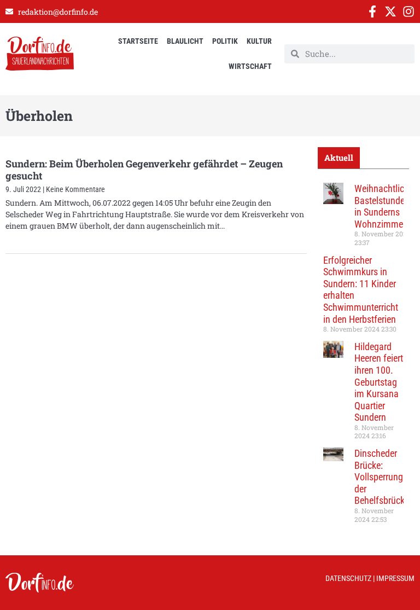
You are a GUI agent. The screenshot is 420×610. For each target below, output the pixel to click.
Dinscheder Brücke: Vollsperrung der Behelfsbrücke (381, 477)
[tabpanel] (363, 356)
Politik (225, 41)
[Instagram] (408, 11)
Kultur (259, 41)
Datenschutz (348, 578)
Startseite (138, 41)
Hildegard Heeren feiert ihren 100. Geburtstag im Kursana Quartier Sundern (378, 382)
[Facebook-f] (372, 11)
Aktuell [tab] (338, 157)
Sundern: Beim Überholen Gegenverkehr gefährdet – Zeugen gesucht (144, 169)
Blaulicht (185, 41)
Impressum (395, 578)
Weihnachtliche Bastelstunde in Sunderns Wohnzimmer (383, 206)
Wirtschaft (250, 66)
